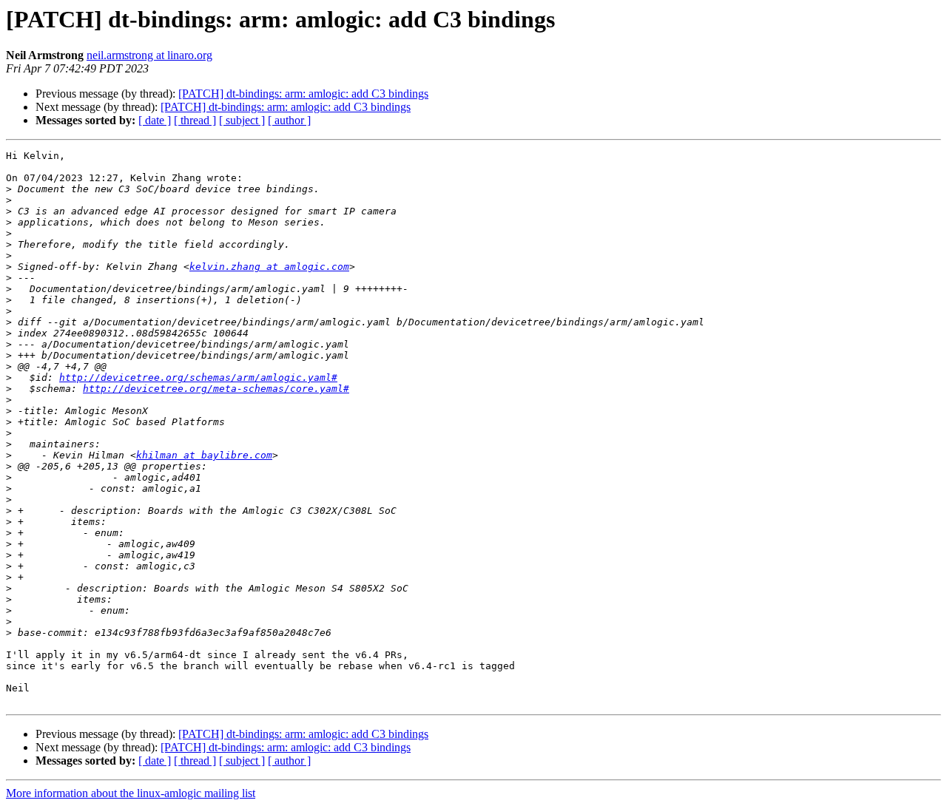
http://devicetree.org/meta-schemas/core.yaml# (216, 388)
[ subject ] (242, 120)
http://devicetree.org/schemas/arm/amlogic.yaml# (198, 377)
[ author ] (289, 120)
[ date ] (154, 120)
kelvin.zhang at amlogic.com (269, 266)
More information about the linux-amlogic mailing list (130, 793)
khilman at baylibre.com (204, 455)
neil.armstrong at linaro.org (149, 55)
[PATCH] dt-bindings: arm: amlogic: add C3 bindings (303, 93)
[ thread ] (195, 120)
